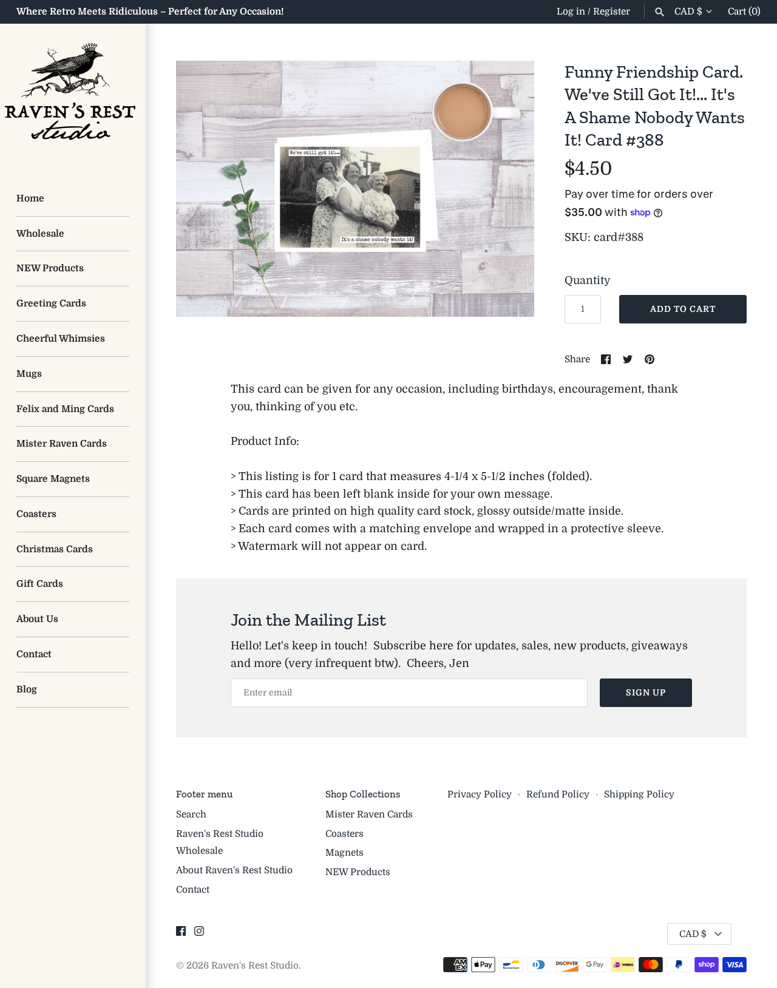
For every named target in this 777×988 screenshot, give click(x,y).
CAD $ (688, 11)
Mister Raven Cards (61, 443)
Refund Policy (557, 794)
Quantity (588, 280)
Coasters (36, 514)
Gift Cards (39, 583)
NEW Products (50, 268)
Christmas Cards (54, 549)
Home (30, 198)
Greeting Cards (51, 303)
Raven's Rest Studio (255, 965)
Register (611, 11)
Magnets (344, 852)
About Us (37, 619)
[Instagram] (199, 934)
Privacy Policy (479, 794)
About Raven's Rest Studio (234, 870)
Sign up (646, 692)
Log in (571, 11)
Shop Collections (362, 794)
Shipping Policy (639, 794)
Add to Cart (683, 309)
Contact (34, 654)
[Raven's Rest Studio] (73, 96)
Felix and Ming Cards (65, 409)
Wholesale (40, 233)
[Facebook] (181, 934)
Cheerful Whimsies (60, 338)
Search (191, 814)
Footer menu (204, 794)
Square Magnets (53, 478)
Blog (26, 689)
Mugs (29, 373)
